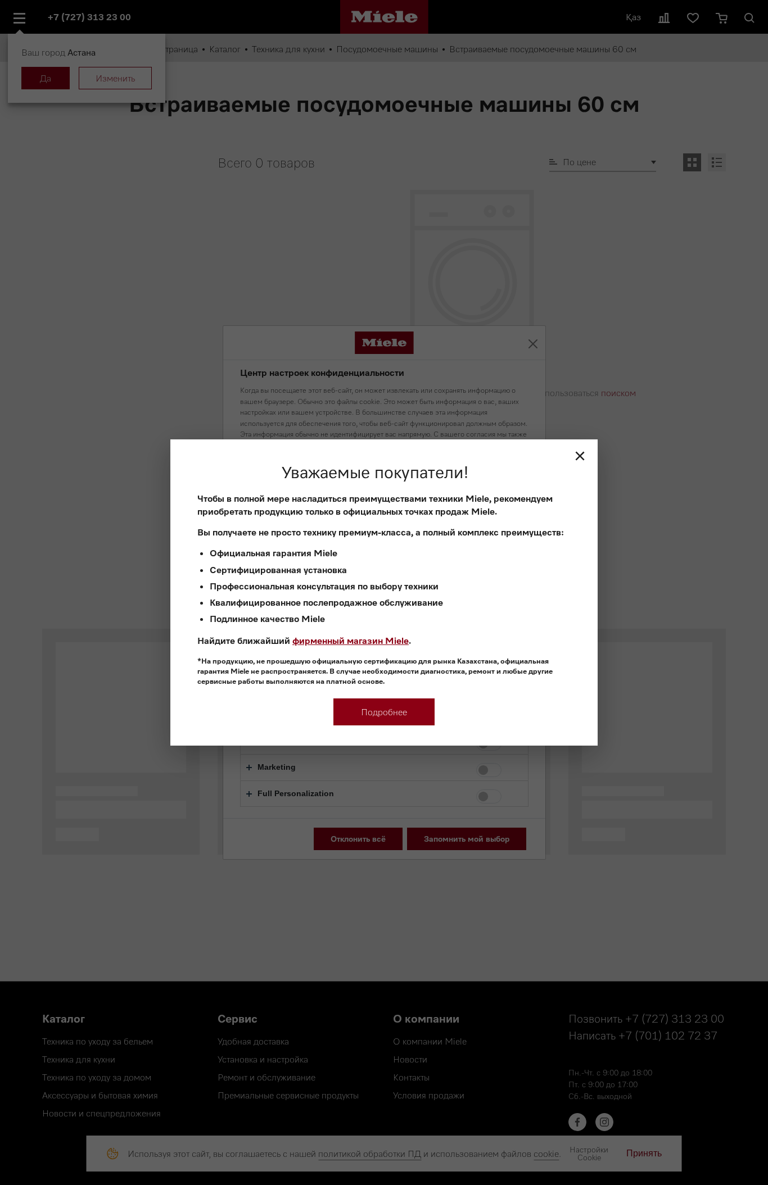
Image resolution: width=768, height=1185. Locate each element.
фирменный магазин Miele (350, 640)
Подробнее (384, 712)
